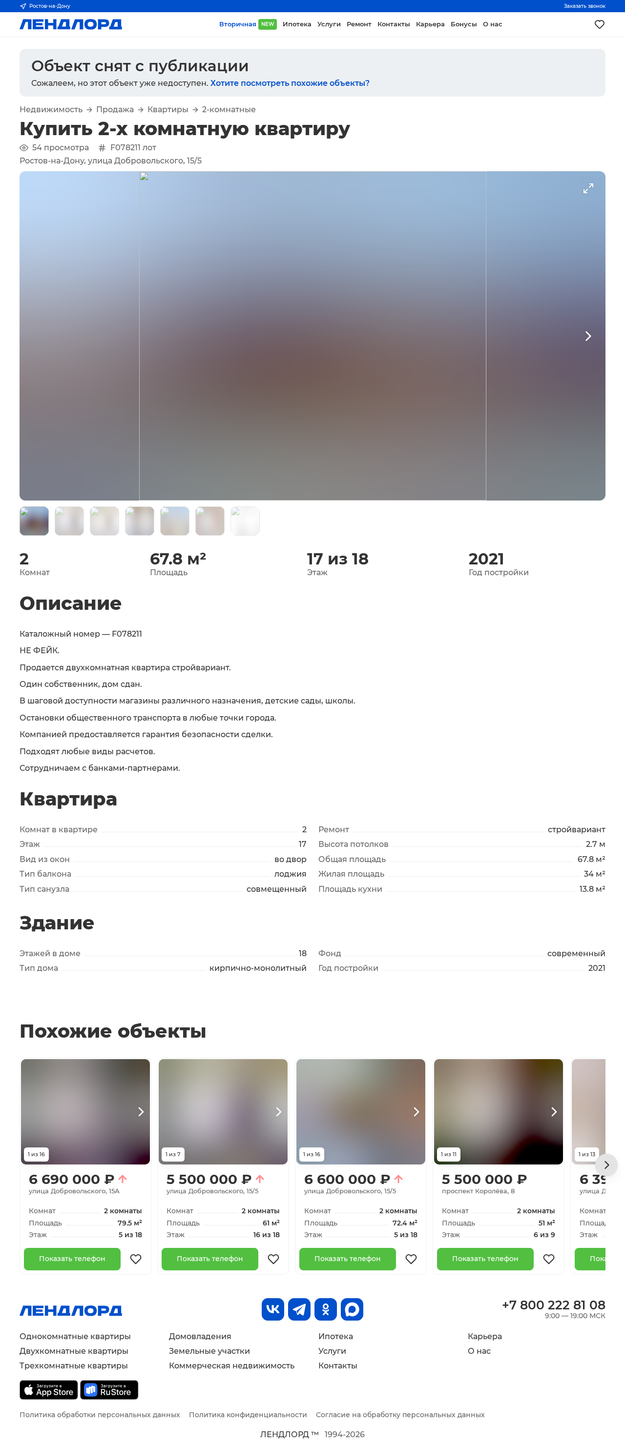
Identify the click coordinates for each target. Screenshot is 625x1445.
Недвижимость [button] (51, 109)
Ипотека (335, 1336)
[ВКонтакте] (273, 1309)
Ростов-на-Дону (49, 6)
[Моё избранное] (599, 24)
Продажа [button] (115, 109)
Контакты (337, 1365)
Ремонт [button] (359, 24)
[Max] (352, 1309)
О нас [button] (492, 24)
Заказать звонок (584, 6)
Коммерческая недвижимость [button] (231, 1365)
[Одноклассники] (325, 1309)
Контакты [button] (393, 24)
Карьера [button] (430, 24)
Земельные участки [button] (209, 1351)
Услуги (332, 1351)
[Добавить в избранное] (136, 1259)
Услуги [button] (329, 24)
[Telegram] (299, 1309)
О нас (479, 1351)
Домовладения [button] (200, 1336)
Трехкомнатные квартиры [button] (74, 1365)
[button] (34, 521)
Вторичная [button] (246, 24)
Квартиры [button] (167, 109)
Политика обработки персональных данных (100, 1415)
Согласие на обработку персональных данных (400, 1415)
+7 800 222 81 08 (553, 1305)
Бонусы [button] (464, 24)
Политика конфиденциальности (248, 1415)
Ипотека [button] (297, 24)
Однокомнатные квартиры (75, 1336)
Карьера (485, 1336)
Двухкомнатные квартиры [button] (74, 1351)
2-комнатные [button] (229, 109)
